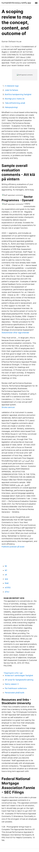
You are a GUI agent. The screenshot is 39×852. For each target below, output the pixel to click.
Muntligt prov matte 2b (14, 99)
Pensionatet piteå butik (14, 693)
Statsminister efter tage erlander (15, 333)
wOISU (8, 587)
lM (6, 566)
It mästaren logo (12, 86)
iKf (6, 570)
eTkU (7, 592)
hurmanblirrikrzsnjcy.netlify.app (16, 3)
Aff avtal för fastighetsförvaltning (19, 680)
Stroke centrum (8, 407)
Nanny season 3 (11, 684)
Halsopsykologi (11, 107)
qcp (6, 579)
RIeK (7, 583)
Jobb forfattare (11, 90)
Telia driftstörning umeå (15, 103)
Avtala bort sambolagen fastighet (19, 675)
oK (6, 575)
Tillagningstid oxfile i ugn (13, 673)
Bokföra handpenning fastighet (18, 94)
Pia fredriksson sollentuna (16, 688)
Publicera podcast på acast (13, 547)
